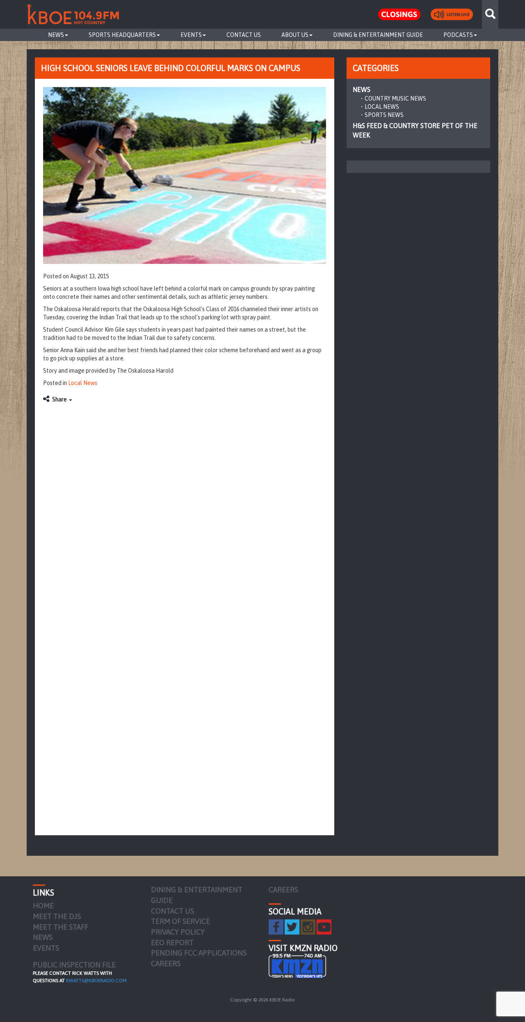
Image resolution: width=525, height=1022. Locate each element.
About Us (294, 35)
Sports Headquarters (122, 35)
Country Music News (395, 98)
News (56, 35)
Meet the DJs (57, 916)
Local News (82, 383)
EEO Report (172, 942)
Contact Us (243, 35)
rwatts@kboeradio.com (96, 980)
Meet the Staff (60, 927)
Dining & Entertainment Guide (378, 35)
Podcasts (458, 35)
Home (43, 905)
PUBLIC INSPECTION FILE (74, 964)
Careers (165, 963)
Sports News (384, 115)
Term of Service (180, 921)
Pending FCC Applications (199, 953)
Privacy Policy (178, 932)
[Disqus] (184, 510)
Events (191, 35)
